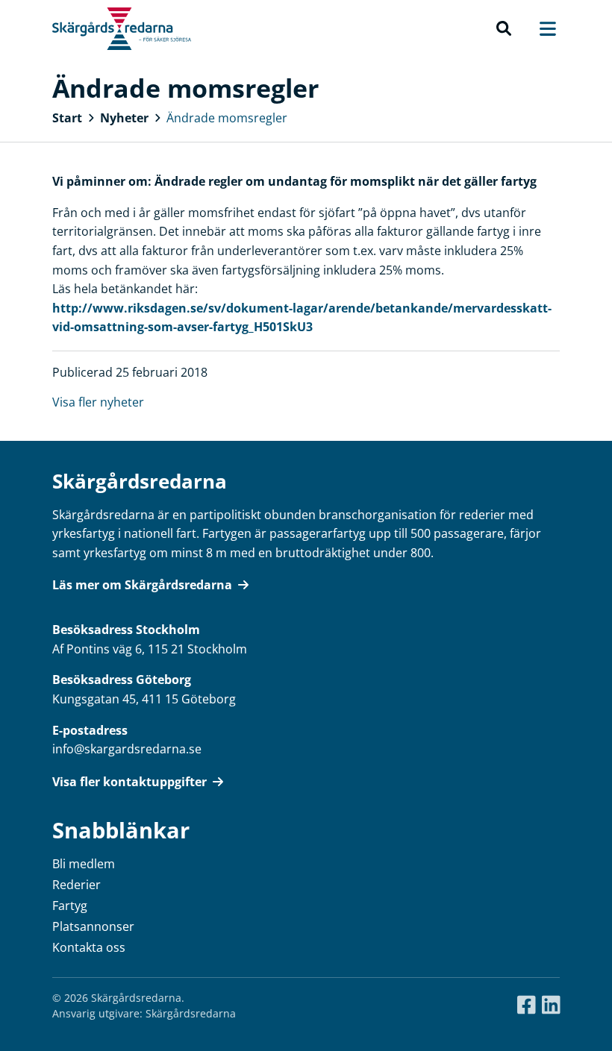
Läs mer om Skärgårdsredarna (142, 585)
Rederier (76, 884)
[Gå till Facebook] (526, 1005)
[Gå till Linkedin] (551, 1005)
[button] (504, 29)
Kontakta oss (88, 947)
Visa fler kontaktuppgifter (129, 782)
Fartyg (69, 905)
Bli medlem (83, 864)
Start (67, 118)
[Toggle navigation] (540, 28)
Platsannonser (93, 926)
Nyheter (124, 118)
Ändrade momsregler (226, 118)
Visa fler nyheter (98, 402)
